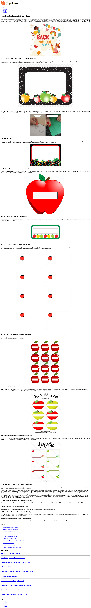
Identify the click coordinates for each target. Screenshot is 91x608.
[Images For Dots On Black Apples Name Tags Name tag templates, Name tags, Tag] (45, 155)
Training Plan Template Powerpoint (10, 529)
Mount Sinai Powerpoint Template (12, 590)
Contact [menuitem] (4, 7)
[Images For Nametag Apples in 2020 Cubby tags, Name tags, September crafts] (45, 232)
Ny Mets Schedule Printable (9, 534)
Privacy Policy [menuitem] (6, 11)
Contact (4, 601)
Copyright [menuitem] (5, 9)
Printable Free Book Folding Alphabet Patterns (17, 571)
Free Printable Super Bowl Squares (10, 527)
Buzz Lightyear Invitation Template (13, 558)
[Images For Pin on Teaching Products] (45, 125)
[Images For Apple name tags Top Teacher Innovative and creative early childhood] (45, 362)
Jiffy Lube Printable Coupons (11, 553)
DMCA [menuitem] (4, 10)
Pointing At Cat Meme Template (10, 538)
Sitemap (5, 606)
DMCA (4, 603)
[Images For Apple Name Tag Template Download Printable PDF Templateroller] (45, 291)
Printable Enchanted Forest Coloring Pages (12, 547)
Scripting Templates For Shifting (10, 536)
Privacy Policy (6, 605)
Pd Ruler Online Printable (10, 576)
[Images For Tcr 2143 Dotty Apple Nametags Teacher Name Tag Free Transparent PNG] (45, 85)
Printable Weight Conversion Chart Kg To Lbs (17, 562)
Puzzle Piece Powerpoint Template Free (14, 594)
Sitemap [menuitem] (5, 12)
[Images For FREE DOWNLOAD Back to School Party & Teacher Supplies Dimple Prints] (45, 40)
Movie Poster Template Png (9, 543)
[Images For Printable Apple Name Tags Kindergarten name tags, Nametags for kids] (45, 461)
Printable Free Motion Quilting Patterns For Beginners (14, 540)
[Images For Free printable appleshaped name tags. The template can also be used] (45, 413)
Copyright (5, 602)
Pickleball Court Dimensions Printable (11, 531)
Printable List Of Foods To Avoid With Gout (16, 585)
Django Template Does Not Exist (10, 545)
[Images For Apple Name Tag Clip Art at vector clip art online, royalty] (45, 194)
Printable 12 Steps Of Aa (9, 567)
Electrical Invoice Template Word (12, 581)
